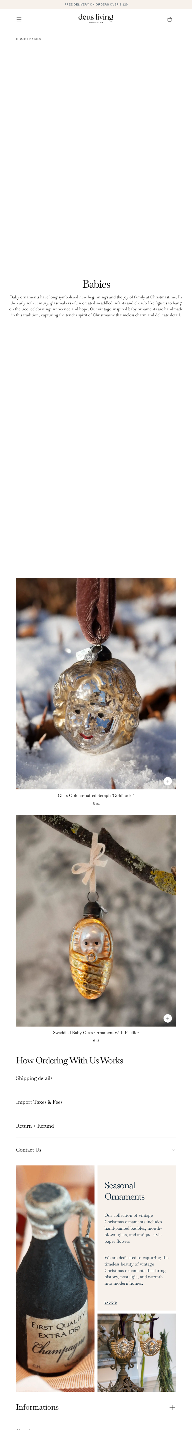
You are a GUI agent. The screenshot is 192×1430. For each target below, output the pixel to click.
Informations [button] (37, 1407)
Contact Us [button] (28, 1149)
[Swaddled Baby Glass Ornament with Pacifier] (96, 921)
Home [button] (21, 39)
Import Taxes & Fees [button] (39, 1102)
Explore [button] (110, 1302)
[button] (19, 19)
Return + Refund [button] (35, 1125)
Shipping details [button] (34, 1078)
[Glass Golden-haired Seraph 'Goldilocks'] (96, 683)
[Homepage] (95, 19)
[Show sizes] (168, 781)
